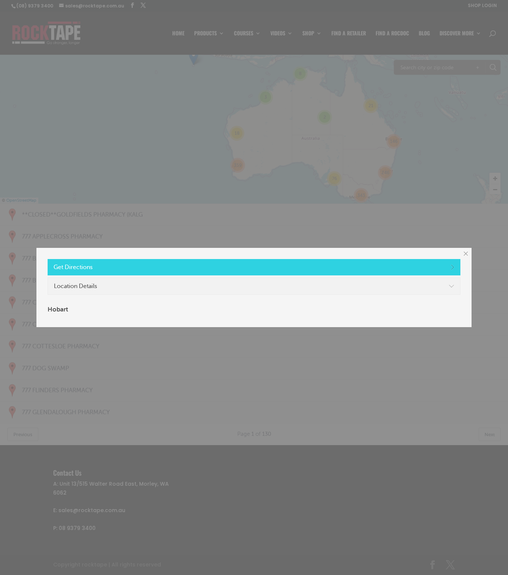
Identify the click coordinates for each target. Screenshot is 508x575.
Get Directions (73, 267)
